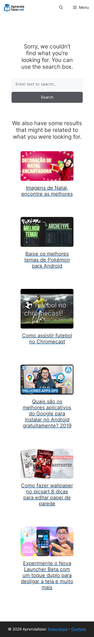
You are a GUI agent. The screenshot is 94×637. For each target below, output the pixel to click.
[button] (61, 7)
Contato (78, 629)
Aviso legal (57, 629)
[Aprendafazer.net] (14, 7)
